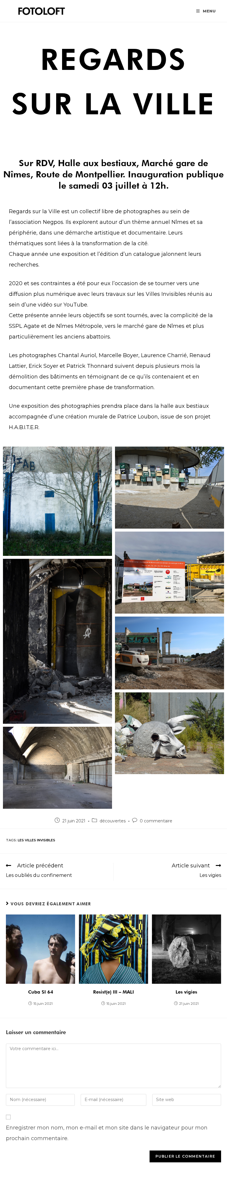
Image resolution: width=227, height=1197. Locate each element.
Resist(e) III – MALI (113, 992)
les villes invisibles (36, 840)
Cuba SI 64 (40, 992)
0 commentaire (156, 821)
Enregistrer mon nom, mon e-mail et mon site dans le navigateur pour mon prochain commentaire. (106, 1133)
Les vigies (186, 992)
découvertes (113, 821)
